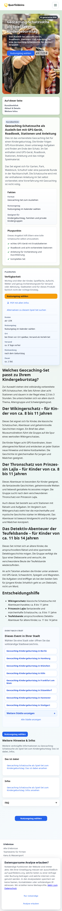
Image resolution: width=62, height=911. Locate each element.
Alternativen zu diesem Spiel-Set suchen (26, 310)
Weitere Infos (11, 111)
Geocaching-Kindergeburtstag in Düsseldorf (29, 690)
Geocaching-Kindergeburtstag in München (28, 665)
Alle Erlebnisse (10, 848)
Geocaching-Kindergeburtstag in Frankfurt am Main (30, 681)
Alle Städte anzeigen (31, 719)
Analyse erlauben (31, 903)
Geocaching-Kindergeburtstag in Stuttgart (28, 705)
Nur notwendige (31, 896)
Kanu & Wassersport (13, 855)
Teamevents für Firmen (14, 852)
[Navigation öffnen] (55, 5)
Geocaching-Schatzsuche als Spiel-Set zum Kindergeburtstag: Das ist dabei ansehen (27, 767)
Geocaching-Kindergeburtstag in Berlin (26, 651)
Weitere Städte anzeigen (21, 713)
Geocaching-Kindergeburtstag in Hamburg (28, 658)
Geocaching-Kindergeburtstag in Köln (25, 673)
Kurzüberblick (11, 105)
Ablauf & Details (12, 108)
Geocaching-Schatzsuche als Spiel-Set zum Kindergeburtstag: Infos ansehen (27, 789)
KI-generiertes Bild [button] (48, 17)
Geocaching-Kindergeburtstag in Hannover (28, 697)
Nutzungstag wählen (20, 53)
